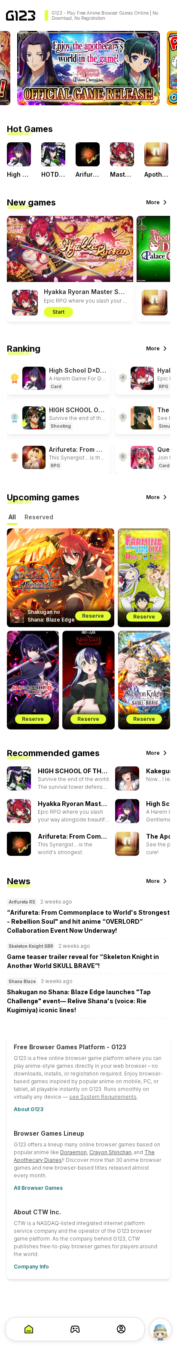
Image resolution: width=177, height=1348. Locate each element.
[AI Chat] (160, 1329)
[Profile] (121, 1329)
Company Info (31, 1266)
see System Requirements (103, 1097)
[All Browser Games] (75, 1329)
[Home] (20, 15)
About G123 (28, 1109)
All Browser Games (38, 1188)
